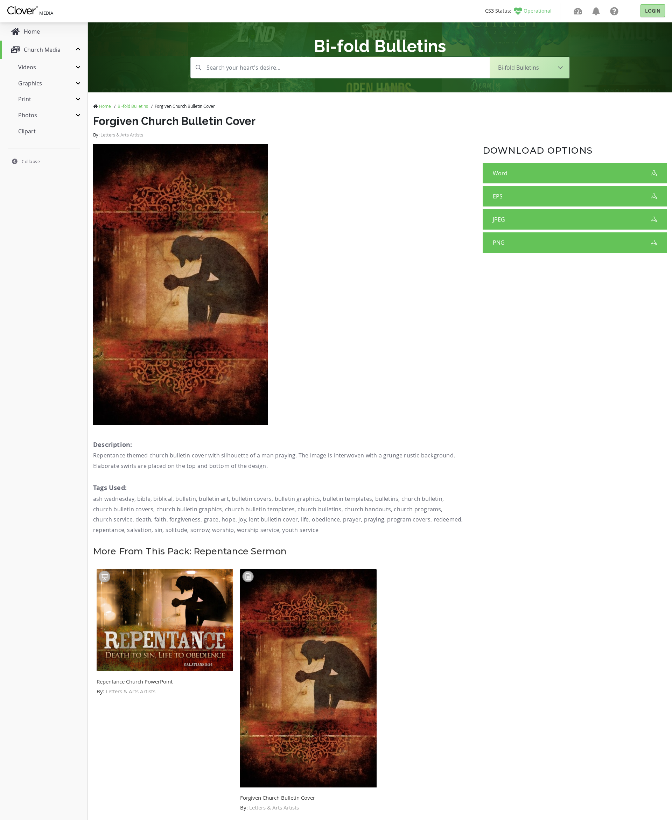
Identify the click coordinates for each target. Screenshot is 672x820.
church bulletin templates (260, 509)
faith (160, 519)
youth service (300, 530)
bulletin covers (252, 499)
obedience (326, 519)
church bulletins (319, 509)
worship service (258, 530)
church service (113, 519)
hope (229, 519)
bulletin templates (347, 499)
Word (500, 173)
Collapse (31, 161)
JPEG (499, 219)
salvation (139, 530)
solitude (177, 530)
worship (223, 530)
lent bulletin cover (273, 519)
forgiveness (185, 519)
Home (105, 106)
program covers (408, 519)
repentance (108, 530)
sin (159, 530)
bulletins (387, 499)
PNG (499, 242)
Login (652, 10)
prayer (352, 519)
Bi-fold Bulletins (133, 106)
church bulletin (421, 499)
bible (143, 499)
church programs (417, 509)
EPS (498, 196)
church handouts (367, 509)
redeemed (448, 519)
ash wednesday (113, 499)
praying (374, 519)
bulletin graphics (297, 499)
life (305, 519)
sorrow (199, 530)
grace (211, 519)
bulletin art (214, 499)
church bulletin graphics (189, 509)
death (143, 519)
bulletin (185, 499)
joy (242, 519)
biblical (163, 499)
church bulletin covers (123, 509)
